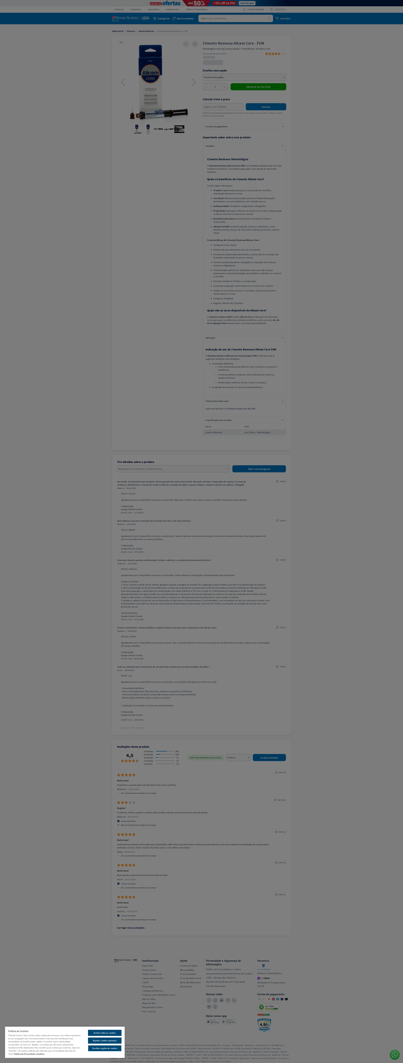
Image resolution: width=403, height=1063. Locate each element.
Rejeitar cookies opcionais (104, 1040)
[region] (65, 1042)
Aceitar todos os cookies (105, 1033)
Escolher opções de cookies (104, 1048)
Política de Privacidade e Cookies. (29, 1053)
